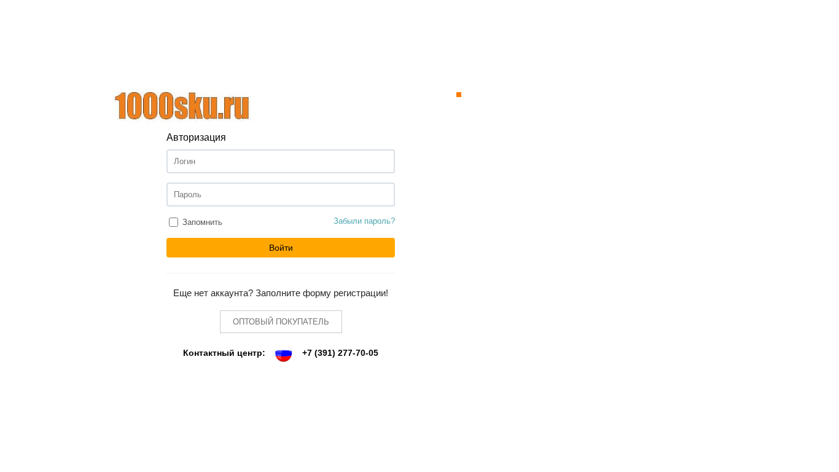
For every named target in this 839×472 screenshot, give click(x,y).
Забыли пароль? (364, 221)
